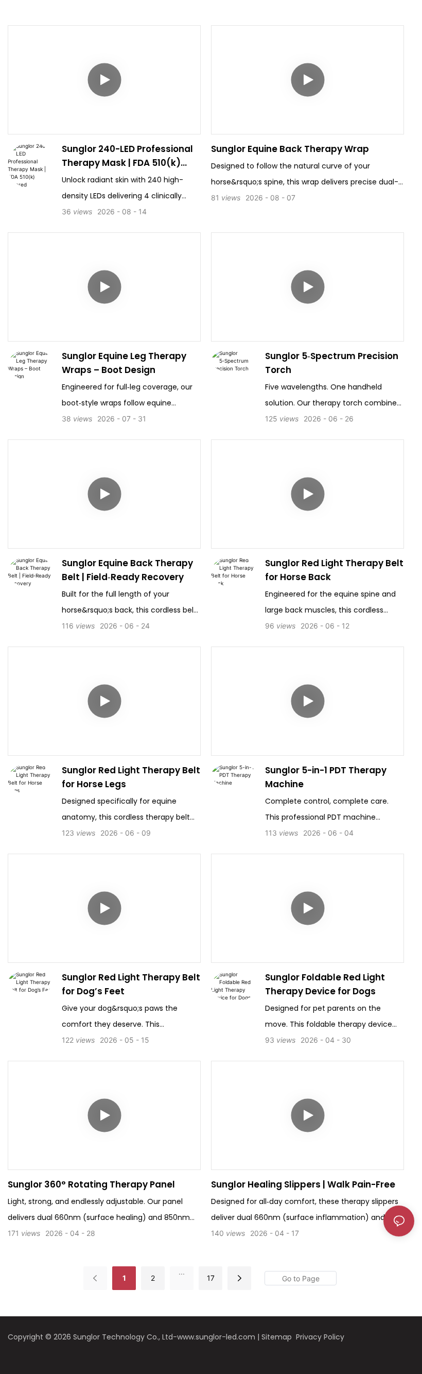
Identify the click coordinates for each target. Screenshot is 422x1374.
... (182, 1271)
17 (211, 1278)
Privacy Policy (320, 1337)
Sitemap (277, 1337)
